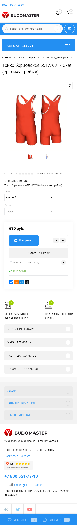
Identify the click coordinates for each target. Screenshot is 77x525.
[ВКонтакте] (11, 282)
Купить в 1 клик (39, 253)
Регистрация (17, 4)
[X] (27, 282)
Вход (4, 4)
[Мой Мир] (21, 282)
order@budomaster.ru (30, 485)
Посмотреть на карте (17, 455)
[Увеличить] (38, 120)
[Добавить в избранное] (69, 85)
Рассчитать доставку (26, 262)
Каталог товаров (20, 45)
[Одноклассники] (16, 282)
